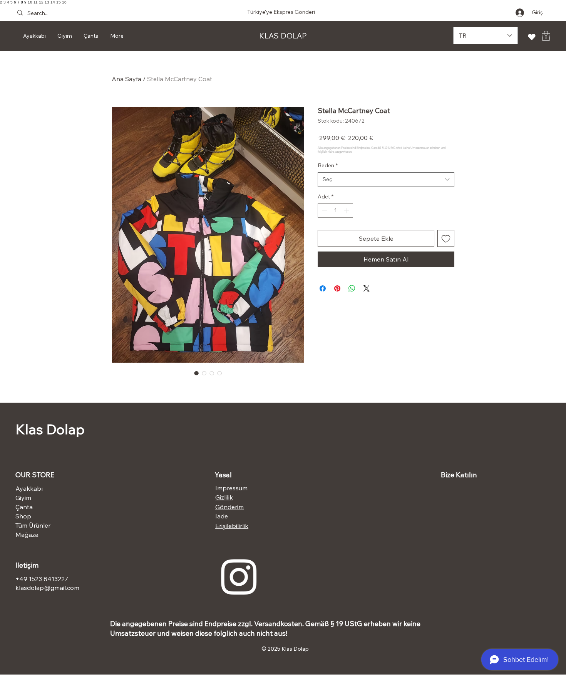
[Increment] (347, 210)
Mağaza (27, 534)
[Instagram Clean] (239, 577)
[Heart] (531, 37)
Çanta (24, 507)
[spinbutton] (335, 210)
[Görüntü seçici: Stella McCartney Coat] (196, 373)
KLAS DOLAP (283, 35)
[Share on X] (366, 288)
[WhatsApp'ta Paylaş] (352, 288)
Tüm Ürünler (32, 525)
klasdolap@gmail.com (47, 587)
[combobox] (386, 179)
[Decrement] (323, 210)
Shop (23, 516)
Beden (328, 165)
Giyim (23, 497)
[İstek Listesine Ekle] (445, 238)
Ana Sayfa (126, 79)
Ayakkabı (29, 488)
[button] (546, 36)
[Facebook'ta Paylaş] (322, 288)
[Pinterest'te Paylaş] (337, 288)
